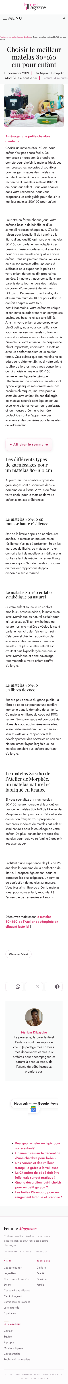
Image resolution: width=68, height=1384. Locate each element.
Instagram (10, 1251)
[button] (64, 18)
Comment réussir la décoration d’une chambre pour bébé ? (37, 1155)
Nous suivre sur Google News (36, 1103)
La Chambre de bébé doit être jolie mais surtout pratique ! (37, 1175)
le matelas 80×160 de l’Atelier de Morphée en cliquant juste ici (31, 921)
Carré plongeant (13, 1296)
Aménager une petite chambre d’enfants (15, 37)
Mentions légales (13, 1348)
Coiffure (41, 1267)
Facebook (42, 1251)
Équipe (8, 1337)
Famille (40, 1285)
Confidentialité (12, 1354)
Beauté (40, 1273)
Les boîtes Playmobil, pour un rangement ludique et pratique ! (38, 1194)
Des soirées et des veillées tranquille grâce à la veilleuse (36, 1165)
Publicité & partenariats (17, 1359)
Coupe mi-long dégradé (17, 1290)
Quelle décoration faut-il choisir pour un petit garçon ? (38, 1185)
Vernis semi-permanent (17, 1302)
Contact (8, 1331)
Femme (20, 1228)
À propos (9, 1342)
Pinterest (26, 1251)
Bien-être (42, 1279)
